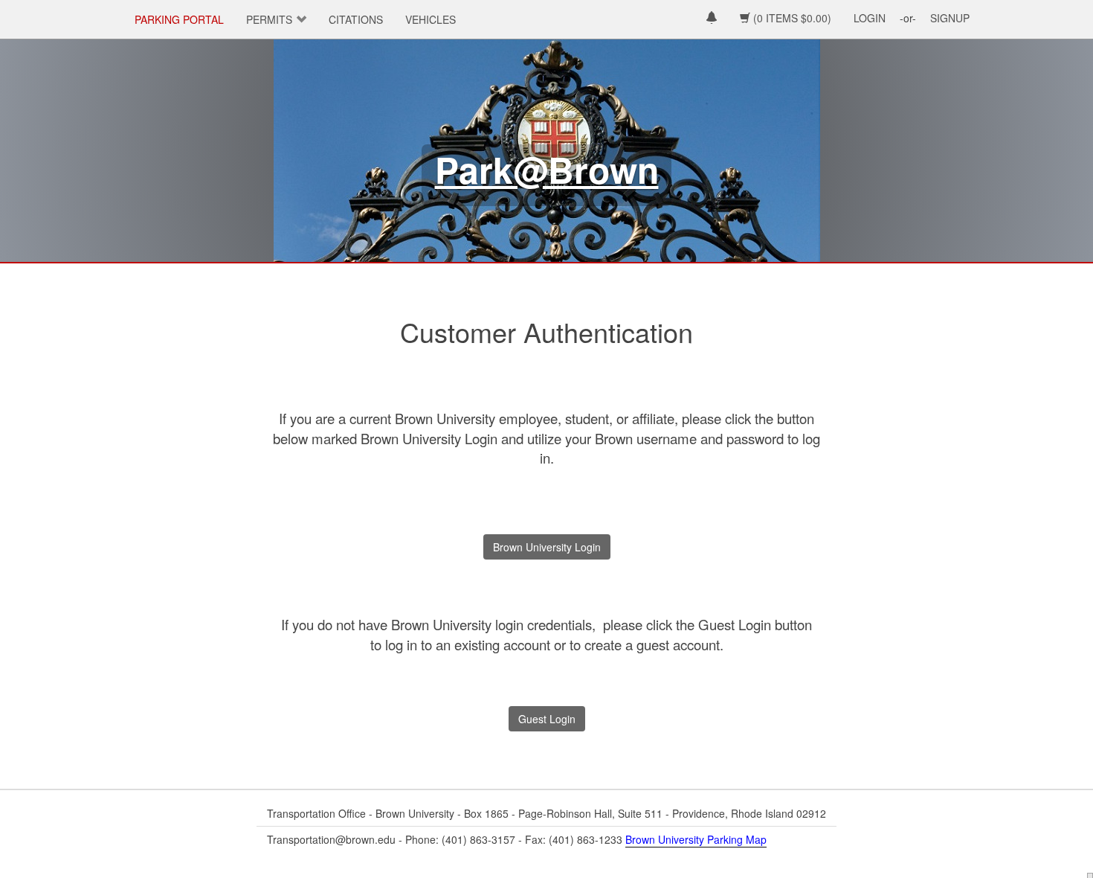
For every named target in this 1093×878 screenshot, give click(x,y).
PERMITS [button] (269, 19)
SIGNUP (950, 17)
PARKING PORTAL (179, 19)
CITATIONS (356, 19)
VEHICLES (430, 19)
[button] (711, 19)
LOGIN (870, 17)
